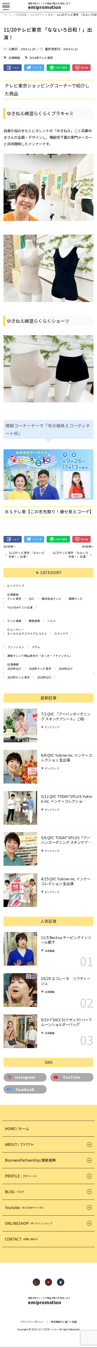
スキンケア (61, 633)
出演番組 (13, 594)
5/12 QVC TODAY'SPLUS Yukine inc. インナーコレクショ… (66, 799)
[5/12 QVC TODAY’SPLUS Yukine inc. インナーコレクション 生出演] (20, 808)
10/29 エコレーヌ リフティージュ (65, 981)
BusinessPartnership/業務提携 (30, 1160)
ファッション (15, 647)
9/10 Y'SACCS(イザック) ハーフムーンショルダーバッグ (66, 1022)
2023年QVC (44, 677)
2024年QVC (66, 668)
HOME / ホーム (17, 1128)
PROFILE (20, 1175)
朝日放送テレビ (51, 598)
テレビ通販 (14, 621)
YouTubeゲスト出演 (19, 607)
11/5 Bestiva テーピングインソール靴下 (66, 940)
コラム (36, 647)
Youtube (24, 1207)
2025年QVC (14, 668)
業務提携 (34, 621)
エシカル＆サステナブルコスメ (27, 633)
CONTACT (21, 1239)
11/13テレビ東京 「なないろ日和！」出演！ (26, 554)
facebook (25, 1089)
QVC (31, 598)
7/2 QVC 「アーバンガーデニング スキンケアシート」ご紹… (65, 716)
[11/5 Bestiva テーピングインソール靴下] (20, 949)
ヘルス (51, 621)
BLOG (14, 1191)
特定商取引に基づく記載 (64, 1321)
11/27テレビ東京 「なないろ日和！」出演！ (70, 554)
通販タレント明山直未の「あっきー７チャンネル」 (39, 656)
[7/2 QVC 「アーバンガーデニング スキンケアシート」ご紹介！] (20, 725)
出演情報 (14, 57)
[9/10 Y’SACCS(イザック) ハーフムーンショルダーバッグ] (20, 1031)
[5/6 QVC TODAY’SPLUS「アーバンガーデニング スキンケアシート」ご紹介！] (20, 849)
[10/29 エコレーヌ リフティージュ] (20, 990)
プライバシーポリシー (32, 1321)
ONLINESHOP (28, 1223)
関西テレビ (76, 598)
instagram (25, 1077)
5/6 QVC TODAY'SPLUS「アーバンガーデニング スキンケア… (66, 840)
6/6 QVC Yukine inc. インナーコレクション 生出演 (66, 757)
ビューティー (15, 629)
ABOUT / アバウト (19, 1144)
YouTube (72, 1077)
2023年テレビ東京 (18, 677)
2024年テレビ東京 (41, 57)
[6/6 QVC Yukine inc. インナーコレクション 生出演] (20, 767)
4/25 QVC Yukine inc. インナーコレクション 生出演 (65, 881)
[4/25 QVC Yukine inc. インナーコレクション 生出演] (20, 890)
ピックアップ (15, 586)
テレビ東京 (14, 598)
